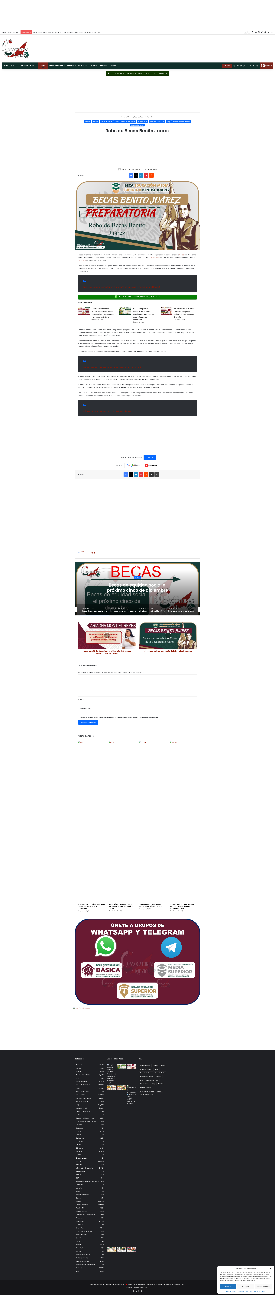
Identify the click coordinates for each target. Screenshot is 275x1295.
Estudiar (79, 1161)
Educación (79, 1148)
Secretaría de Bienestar (84, 1231)
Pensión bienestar (145, 1087)
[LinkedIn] (141, 175)
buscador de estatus (83, 1111)
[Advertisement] (137, 15)
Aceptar (228, 1287)
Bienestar (82, 66)
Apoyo (163, 1065)
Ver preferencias (263, 1287)
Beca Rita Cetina (160, 1073)
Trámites (79, 1268)
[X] (136, 175)
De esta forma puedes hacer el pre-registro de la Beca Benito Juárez (121, 906)
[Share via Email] (151, 474)
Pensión (70, 66)
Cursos (78, 1131)
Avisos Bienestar (106, 121)
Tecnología (79, 1248)
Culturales (79, 1128)
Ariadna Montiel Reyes (83, 1075)
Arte (77, 1078)
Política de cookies (230, 1291)
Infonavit (79, 1165)
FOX (123, 169)
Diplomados (80, 1138)
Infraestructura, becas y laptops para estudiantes (107, 411)
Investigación (80, 1171)
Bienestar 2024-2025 (157, 121)
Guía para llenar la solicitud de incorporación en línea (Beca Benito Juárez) (137, 587)
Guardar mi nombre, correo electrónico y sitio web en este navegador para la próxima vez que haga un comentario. (119, 717)
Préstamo (79, 1218)
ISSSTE (78, 1175)
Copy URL (150, 457)
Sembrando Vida (81, 1234)
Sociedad (79, 1244)
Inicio (5, 66)
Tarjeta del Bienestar (146, 1095)
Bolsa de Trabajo (81, 1108)
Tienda (105, 66)
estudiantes (155, 257)
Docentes (79, 1141)
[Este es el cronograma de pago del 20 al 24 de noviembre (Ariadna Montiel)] (183, 821)
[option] (137, 588)
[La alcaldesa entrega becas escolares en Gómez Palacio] (153, 821)
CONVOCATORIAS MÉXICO (136, 1284)
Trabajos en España (82, 1261)
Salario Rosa (80, 1228)
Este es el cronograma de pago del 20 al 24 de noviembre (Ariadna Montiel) (182, 906)
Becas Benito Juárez (26, 66)
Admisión (79, 1065)
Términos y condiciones (141, 1288)
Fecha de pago (144, 1084)
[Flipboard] (151, 465)
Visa (77, 1271)
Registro (159, 1091)
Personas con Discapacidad (85, 1214)
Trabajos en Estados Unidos (85, 1264)
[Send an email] (125, 169)
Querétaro (79, 1224)
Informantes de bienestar (181, 121)
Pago (153, 1084)
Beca (156, 1069)
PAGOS (227, 66)
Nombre (81, 699)
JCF (77, 1178)
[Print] (156, 474)
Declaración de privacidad (245, 1291)
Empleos (79, 1151)
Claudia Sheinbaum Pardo (85, 1118)
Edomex (78, 1145)
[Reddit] (151, 175)
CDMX (78, 1115)
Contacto (129, 1288)
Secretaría (82, 260)
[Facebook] (131, 175)
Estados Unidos (81, 1158)
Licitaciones (80, 1184)
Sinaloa (78, 1241)
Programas (79, 1221)
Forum (113, 66)
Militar (78, 1191)
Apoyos (95, 121)
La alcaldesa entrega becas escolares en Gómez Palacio (150, 905)
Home (124, 117)
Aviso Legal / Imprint (260, 1291)
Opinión (78, 1198)
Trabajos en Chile (82, 1258)
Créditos (79, 1125)
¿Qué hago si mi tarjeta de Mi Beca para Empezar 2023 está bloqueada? (91, 906)
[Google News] (133, 465)
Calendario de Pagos (152, 1080)
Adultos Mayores (145, 1065)
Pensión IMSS (81, 1208)
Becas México (142, 121)
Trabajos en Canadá (83, 1254)
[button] (271, 1269)
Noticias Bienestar (137, 125)
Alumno (43, 66)
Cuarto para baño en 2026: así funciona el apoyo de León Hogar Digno (56, 32)
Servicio (79, 1238)
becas (181, 255)
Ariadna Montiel (56, 66)
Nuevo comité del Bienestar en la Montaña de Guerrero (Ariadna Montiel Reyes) (121, 287)
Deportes (79, 1135)
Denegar (245, 1287)
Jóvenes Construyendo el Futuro (87, 1181)
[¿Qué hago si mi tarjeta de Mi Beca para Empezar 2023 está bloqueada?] (91, 821)
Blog (13, 66)
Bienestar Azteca (82, 1101)
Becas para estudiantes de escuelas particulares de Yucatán (112, 367)
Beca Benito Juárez (146, 1073)
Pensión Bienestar (82, 1204)
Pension (160, 1084)
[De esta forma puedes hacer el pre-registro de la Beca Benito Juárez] (122, 821)
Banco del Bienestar (83, 1085)
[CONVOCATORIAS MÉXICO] (16, 48)
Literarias (79, 1188)
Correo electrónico (85, 708)
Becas (93, 66)
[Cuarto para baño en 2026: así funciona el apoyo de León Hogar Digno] (111, 1087)
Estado (78, 1155)
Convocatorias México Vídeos (86, 1121)
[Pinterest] (146, 175)
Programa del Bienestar (147, 1091)
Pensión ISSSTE (81, 1211)
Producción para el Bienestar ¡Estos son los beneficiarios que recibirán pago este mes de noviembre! (143, 314)
